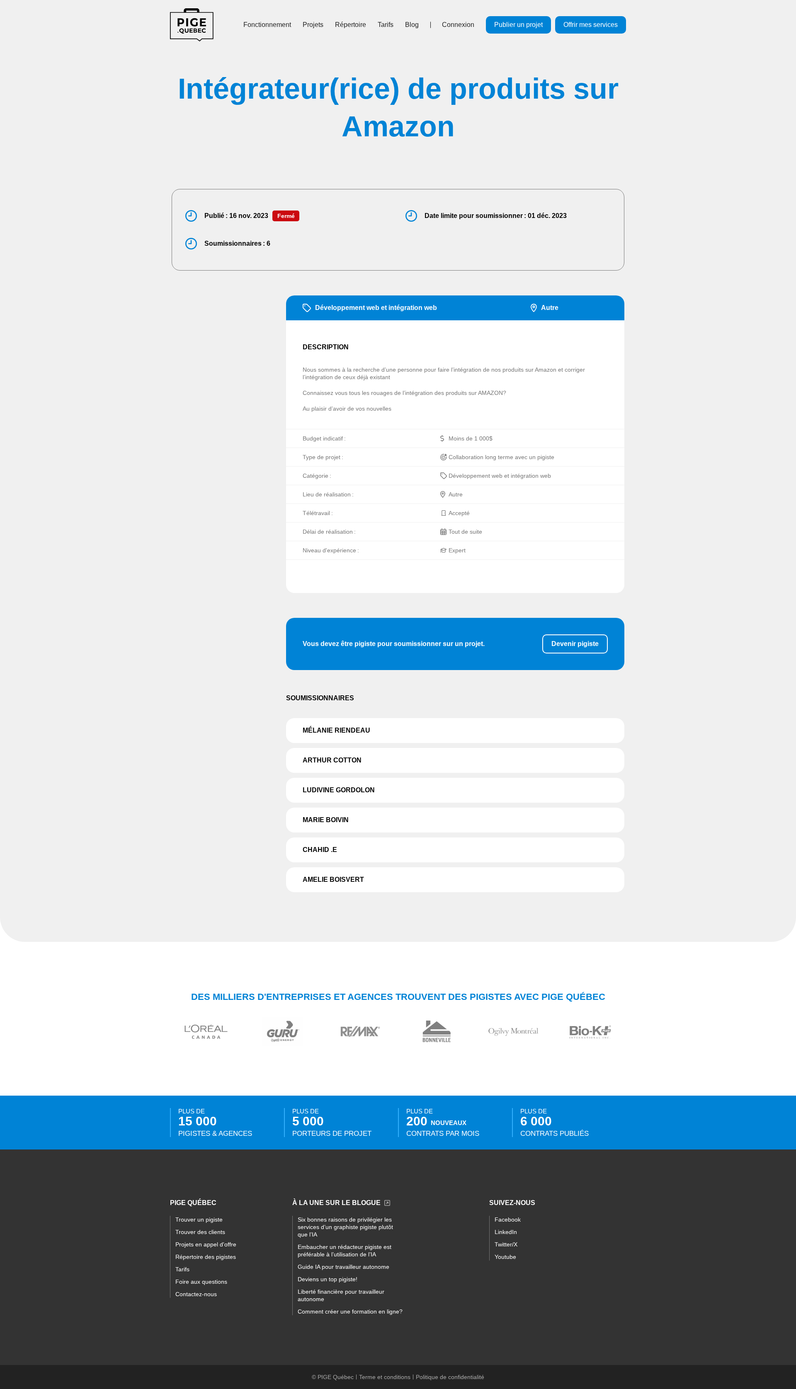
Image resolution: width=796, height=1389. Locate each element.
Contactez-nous (196, 1294)
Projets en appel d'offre (205, 1244)
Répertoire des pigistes (205, 1256)
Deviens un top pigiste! (327, 1279)
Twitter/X (506, 1244)
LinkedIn (506, 1232)
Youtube (505, 1256)
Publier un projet (518, 24)
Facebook (508, 1219)
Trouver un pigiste (199, 1219)
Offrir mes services (590, 24)
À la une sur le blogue (336, 1202)
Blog (412, 24)
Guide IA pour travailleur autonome (343, 1266)
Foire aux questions (201, 1281)
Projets (313, 24)
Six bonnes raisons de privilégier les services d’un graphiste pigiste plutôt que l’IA (345, 1227)
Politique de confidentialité (450, 1377)
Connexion (458, 24)
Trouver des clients (200, 1232)
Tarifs (385, 24)
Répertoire (350, 24)
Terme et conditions (384, 1377)
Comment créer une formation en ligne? (350, 1311)
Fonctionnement (267, 24)
